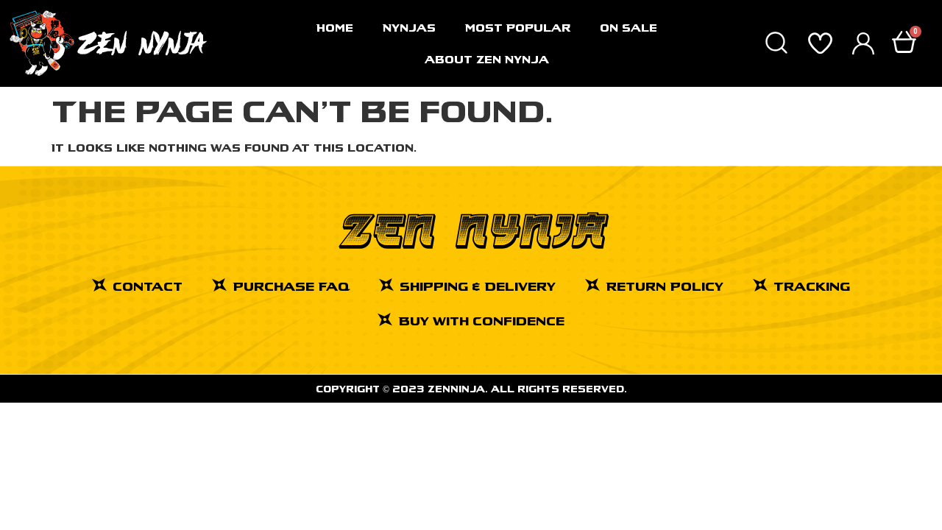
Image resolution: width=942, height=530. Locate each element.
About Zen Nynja (487, 59)
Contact (148, 286)
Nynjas (409, 27)
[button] (776, 44)
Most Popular (517, 27)
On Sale (628, 27)
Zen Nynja (471, 231)
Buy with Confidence (481, 321)
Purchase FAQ (291, 286)
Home (334, 27)
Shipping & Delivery (478, 286)
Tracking (811, 286)
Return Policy (664, 286)
